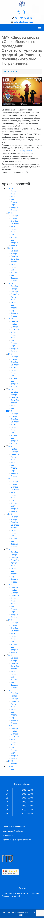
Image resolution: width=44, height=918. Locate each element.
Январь (14, 210)
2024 (10, 248)
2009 (10, 761)
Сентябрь (15, 224)
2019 (10, 411)
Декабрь (14, 215)
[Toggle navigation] (39, 27)
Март (13, 205)
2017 (10, 479)
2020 (10, 389)
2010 (10, 726)
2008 (10, 766)
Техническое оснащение (14, 826)
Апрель (14, 202)
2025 (10, 213)
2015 (10, 549)
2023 (10, 283)
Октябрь (14, 221)
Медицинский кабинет (13, 831)
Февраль (14, 207)
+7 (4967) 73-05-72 (23, 18)
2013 (10, 620)
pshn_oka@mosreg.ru (23, 22)
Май (12, 199)
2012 (10, 655)
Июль (13, 194)
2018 (10, 446)
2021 (10, 354)
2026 (10, 188)
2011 (10, 690)
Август (14, 191)
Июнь (13, 196)
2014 (10, 584)
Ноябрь (14, 218)
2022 (10, 318)
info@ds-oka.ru (26, 150)
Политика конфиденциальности (17, 840)
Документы (8, 835)
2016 (10, 514)
